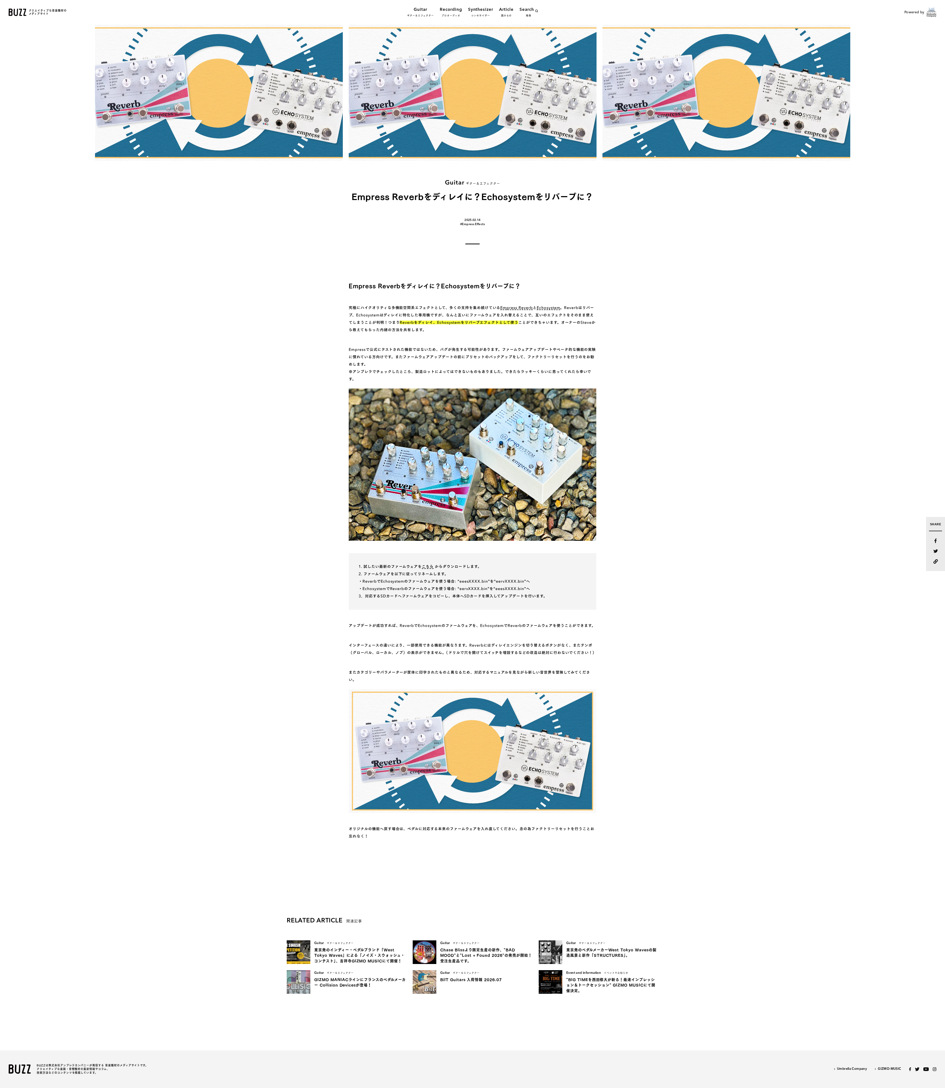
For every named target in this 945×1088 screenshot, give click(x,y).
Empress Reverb (516, 308)
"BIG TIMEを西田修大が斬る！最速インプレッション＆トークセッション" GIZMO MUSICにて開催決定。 (610, 985)
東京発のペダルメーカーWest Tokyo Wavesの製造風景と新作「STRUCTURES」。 (611, 952)
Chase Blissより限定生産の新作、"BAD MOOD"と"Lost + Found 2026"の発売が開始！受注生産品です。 (486, 955)
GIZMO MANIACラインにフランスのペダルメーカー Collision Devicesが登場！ (360, 982)
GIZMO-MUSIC (889, 1069)
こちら (428, 566)
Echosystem (548, 308)
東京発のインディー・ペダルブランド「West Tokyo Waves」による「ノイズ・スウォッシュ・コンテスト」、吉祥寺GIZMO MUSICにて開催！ (359, 955)
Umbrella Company (852, 1069)
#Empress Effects (472, 224)
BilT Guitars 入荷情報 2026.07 (471, 979)
